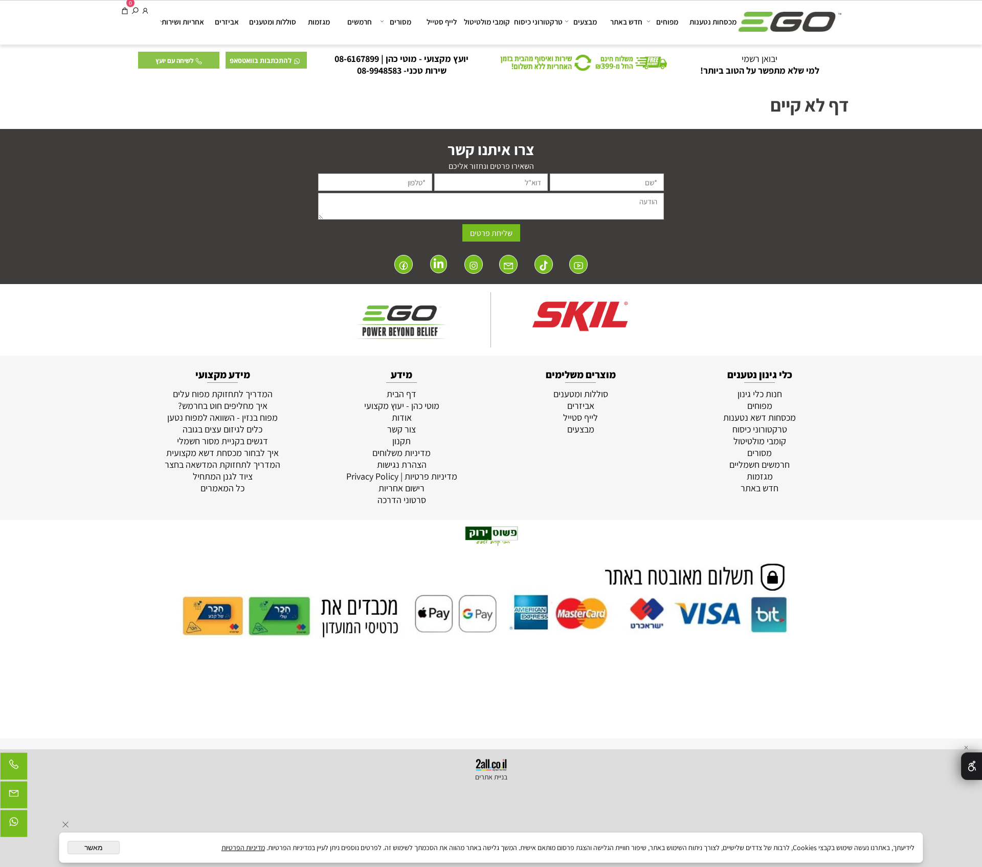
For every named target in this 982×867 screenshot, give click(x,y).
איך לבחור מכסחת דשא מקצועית (222, 453)
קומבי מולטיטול (487, 22)
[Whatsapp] (14, 826)
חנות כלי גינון (760, 394)
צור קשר (401, 429)
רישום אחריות (401, 488)
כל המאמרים (222, 488)
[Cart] (125, 11)
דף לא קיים (809, 105)
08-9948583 (379, 70)
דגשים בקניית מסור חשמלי (222, 441)
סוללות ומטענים (272, 22)
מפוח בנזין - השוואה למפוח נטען (222, 417)
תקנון (401, 441)
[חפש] (135, 11)
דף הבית (401, 394)
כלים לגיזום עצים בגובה (222, 429)
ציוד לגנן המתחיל (223, 476)
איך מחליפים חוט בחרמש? (222, 405)
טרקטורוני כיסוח (538, 22)
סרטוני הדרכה (401, 500)
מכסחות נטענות (712, 22)
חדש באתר (626, 22)
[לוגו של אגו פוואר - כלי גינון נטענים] (790, 17)
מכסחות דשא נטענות (759, 417)
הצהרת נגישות (402, 464)
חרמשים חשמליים (759, 464)
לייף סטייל (442, 22)
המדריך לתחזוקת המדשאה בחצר (222, 464)
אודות (402, 417)
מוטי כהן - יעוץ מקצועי (401, 405)
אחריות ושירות (183, 22)
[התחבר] (145, 11)
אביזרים (227, 22)
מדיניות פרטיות (431, 476)
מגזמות (319, 22)
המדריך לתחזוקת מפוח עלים (223, 394)
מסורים (400, 22)
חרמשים (359, 22)
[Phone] (14, 768)
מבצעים (585, 22)
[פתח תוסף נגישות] (971, 766)
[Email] (14, 797)
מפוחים (667, 22)
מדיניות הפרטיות (243, 847)
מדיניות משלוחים (401, 453)
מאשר (93, 847)
